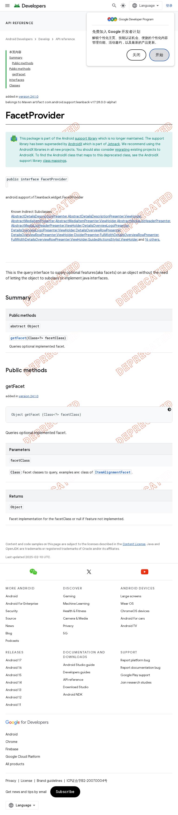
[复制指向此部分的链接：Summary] (35, 298)
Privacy (68, 626)
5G (65, 633)
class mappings (54, 161)
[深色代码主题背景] (169, 409)
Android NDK (72, 694)
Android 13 (13, 690)
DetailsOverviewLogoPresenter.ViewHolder (43, 230)
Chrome (11, 742)
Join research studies (136, 682)
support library (86, 138)
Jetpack (114, 144)
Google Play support (135, 675)
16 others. (152, 239)
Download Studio (75, 687)
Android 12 (14, 697)
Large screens (131, 596)
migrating (122, 149)
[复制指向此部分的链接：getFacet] (29, 387)
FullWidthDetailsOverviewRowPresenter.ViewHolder (49, 239)
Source (11, 618)
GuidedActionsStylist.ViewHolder (112, 239)
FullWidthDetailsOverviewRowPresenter (129, 235)
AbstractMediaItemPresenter (32, 221)
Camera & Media (75, 618)
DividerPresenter (86, 235)
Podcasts (12, 641)
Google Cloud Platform (23, 756)
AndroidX (75, 144)
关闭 (136, 55)
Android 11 (13, 705)
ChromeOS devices (135, 611)
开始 (159, 55)
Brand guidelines (49, 781)
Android (12, 596)
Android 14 (14, 682)
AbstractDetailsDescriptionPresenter (39, 216)
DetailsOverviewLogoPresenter (106, 226)
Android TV (129, 626)
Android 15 (14, 675)
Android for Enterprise (22, 603)
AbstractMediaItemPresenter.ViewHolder (85, 221)
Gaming (69, 596)
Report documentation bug (140, 667)
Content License (134, 544)
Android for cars (133, 618)
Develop (44, 39)
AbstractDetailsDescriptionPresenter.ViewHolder (104, 216)
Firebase (12, 749)
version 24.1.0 (28, 97)
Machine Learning (76, 603)
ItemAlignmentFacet (112, 472)
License (26, 781)
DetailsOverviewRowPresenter (98, 230)
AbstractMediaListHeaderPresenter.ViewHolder (46, 226)
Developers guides (76, 672)
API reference (20, 23)
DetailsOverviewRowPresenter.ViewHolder (42, 235)
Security (12, 611)
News (10, 626)
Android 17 (14, 660)
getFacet (18, 338)
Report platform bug (135, 660)
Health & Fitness (74, 611)
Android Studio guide (79, 665)
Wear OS (127, 603)
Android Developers (19, 39)
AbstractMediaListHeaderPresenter (143, 221)
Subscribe (65, 791)
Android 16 (14, 667)
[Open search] (114, 5)
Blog (9, 633)
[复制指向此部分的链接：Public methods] (51, 371)
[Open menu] (7, 5)
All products (15, 764)
